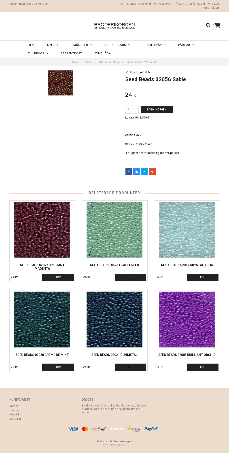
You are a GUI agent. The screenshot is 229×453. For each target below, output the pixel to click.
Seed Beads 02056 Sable (142, 62)
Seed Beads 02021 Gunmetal (114, 355)
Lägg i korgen (156, 109)
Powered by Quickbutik (114, 445)
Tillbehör (37, 53)
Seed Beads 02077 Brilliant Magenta (42, 266)
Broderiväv (153, 45)
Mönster (81, 45)
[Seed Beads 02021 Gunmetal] (114, 319)
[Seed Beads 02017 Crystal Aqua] (186, 230)
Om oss (14, 410)
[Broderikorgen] (114, 25)
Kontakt (14, 406)
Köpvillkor (15, 414)
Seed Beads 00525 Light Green (114, 265)
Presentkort (71, 53)
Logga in (15, 418)
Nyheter (54, 45)
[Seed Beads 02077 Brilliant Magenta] (42, 230)
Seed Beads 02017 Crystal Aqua (187, 265)
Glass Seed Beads (111, 62)
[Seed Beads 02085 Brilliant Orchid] (186, 319)
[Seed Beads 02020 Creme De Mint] (42, 319)
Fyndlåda (103, 53)
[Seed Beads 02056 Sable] (60, 82)
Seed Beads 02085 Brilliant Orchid (187, 355)
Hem (31, 45)
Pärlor (185, 45)
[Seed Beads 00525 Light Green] (114, 230)
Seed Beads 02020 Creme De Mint (42, 355)
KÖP (58, 277)
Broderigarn (116, 45)
